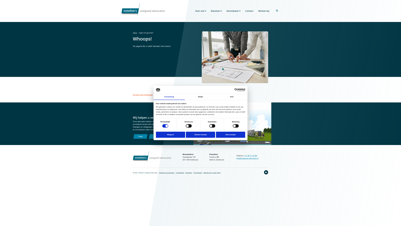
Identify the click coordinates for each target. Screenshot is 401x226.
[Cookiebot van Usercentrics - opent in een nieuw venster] (236, 89)
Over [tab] (232, 97)
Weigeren (170, 134)
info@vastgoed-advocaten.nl (247, 158)
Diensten (215, 11)
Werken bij (263, 11)
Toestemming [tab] (169, 97)
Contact (249, 11)
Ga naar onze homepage (143, 95)
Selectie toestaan (200, 134)
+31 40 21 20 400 (250, 156)
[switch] (189, 126)
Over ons (199, 11)
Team (140, 136)
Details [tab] (200, 97)
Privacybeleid (197, 173)
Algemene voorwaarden (166, 173)
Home (135, 33)
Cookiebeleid (180, 173)
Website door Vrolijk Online (212, 173)
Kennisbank (233, 11)
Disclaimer (188, 173)
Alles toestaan (230, 134)
